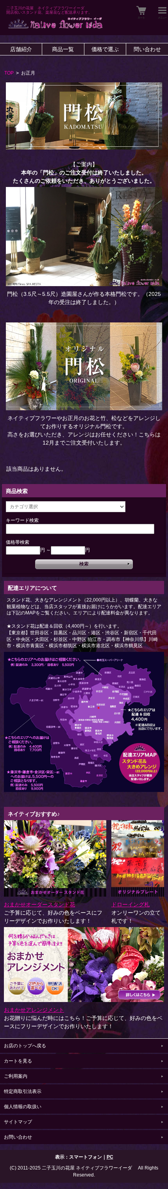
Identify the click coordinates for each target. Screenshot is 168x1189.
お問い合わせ (18, 1137)
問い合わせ (147, 49)
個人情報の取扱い (22, 1106)
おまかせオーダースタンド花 (39, 904)
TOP (9, 73)
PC (110, 1157)
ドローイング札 (130, 904)
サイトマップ (18, 1122)
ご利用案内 (15, 1076)
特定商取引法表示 (22, 1091)
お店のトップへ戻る (25, 1045)
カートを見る (18, 1061)
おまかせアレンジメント (34, 1010)
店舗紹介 (21, 49)
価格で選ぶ (105, 49)
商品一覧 (63, 49)
